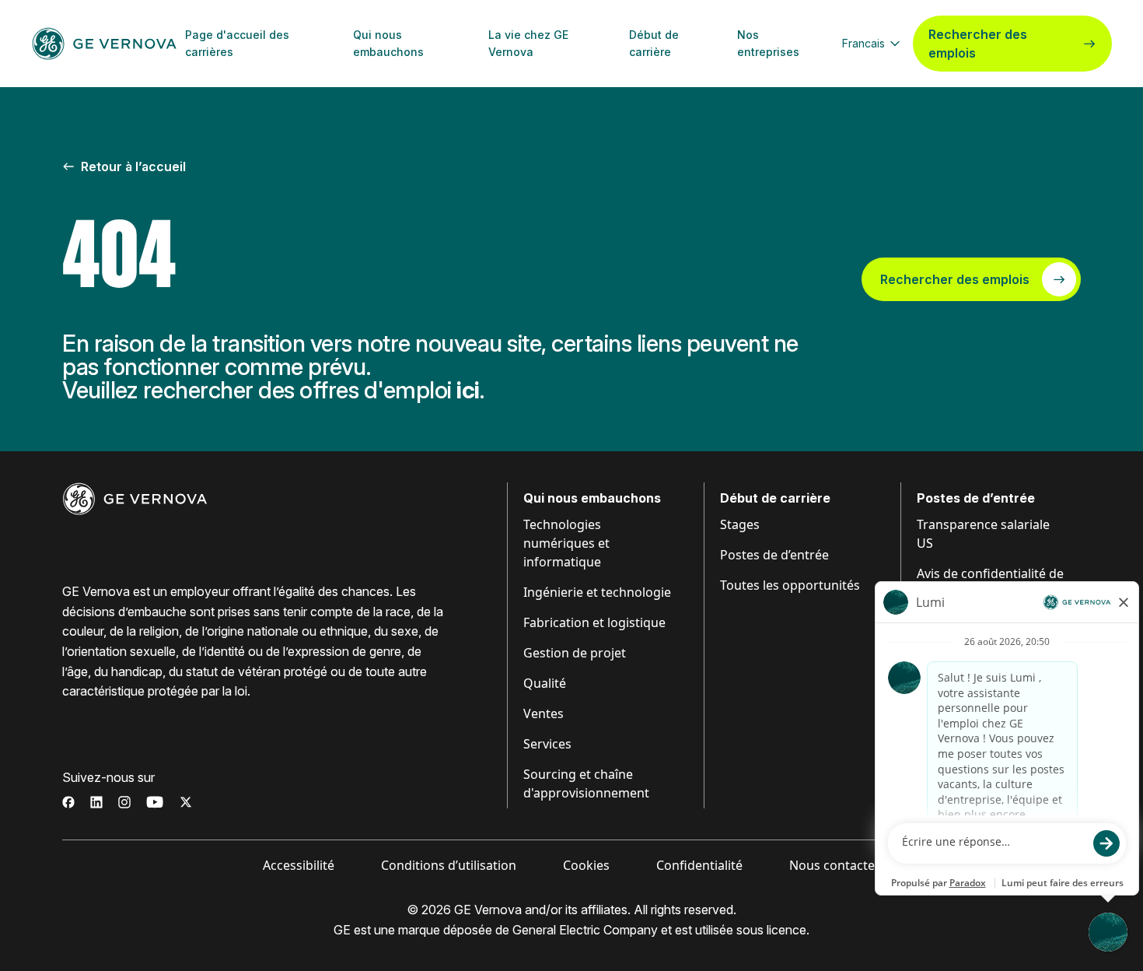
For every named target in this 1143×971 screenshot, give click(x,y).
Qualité (544, 683)
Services (547, 743)
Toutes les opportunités (790, 585)
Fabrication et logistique (594, 622)
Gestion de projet (574, 652)
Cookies (586, 865)
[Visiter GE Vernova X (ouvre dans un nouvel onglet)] (186, 802)
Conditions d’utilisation (448, 865)
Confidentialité (699, 865)
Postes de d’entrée (774, 554)
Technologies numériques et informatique (566, 543)
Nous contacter (834, 865)
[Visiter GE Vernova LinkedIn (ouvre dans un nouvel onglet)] (96, 802)
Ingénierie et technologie (597, 592)
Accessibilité (298, 865)
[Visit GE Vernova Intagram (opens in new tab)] (124, 802)
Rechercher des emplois (977, 43)
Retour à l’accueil (133, 166)
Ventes (543, 713)
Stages (740, 524)
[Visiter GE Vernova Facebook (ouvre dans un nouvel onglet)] (68, 802)
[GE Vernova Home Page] (104, 43)
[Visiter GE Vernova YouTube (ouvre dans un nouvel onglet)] (155, 802)
